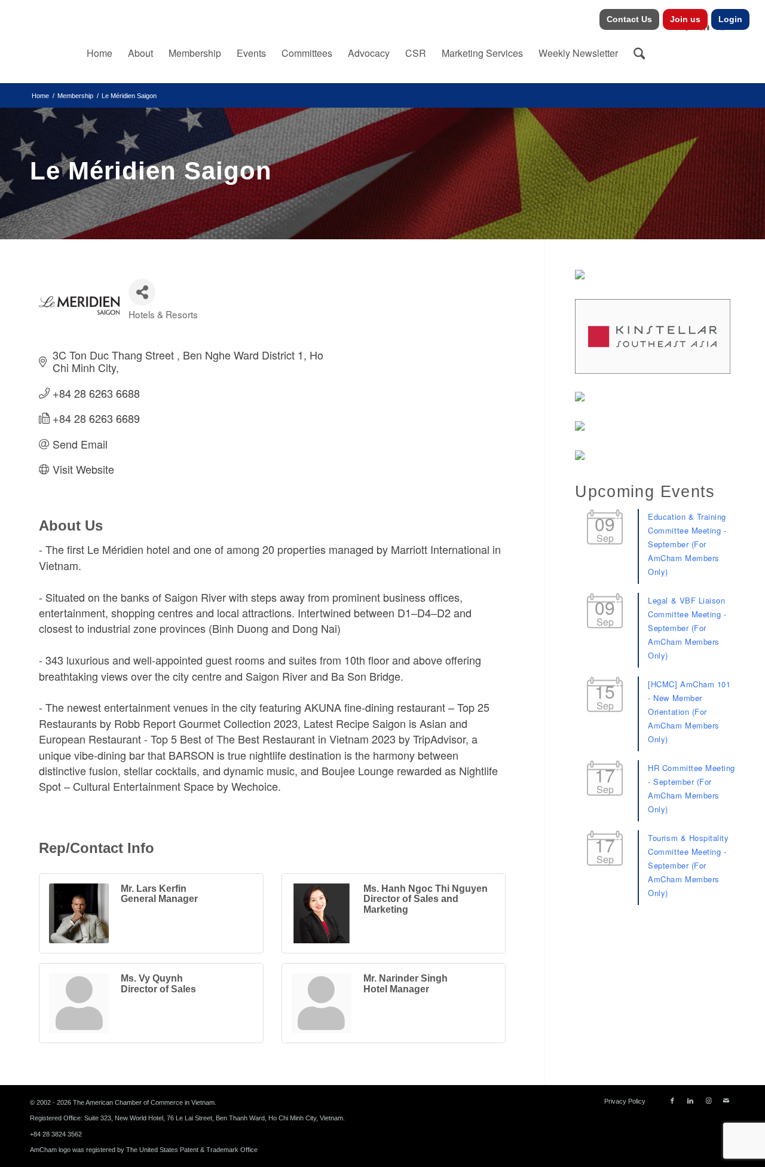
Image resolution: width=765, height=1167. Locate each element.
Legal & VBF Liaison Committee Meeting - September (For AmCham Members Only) (687, 628)
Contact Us (629, 19)
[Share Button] (141, 292)
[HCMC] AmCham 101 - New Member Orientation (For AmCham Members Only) (689, 711)
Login (730, 19)
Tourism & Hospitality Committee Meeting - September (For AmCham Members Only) (688, 865)
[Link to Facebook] (672, 1101)
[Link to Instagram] (708, 1101)
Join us (685, 19)
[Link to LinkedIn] (690, 1101)
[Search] (639, 53)
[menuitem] (629, 19)
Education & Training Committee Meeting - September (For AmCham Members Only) (687, 544)
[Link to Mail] (726, 1101)
